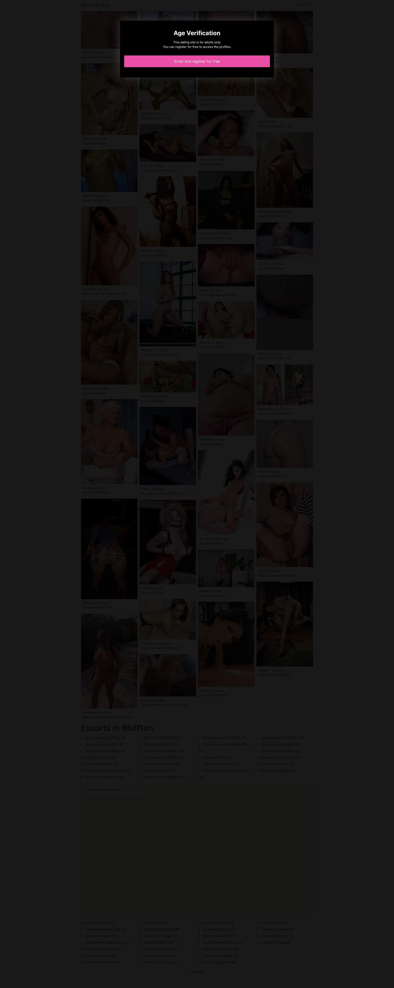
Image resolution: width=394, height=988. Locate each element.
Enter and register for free (197, 61)
